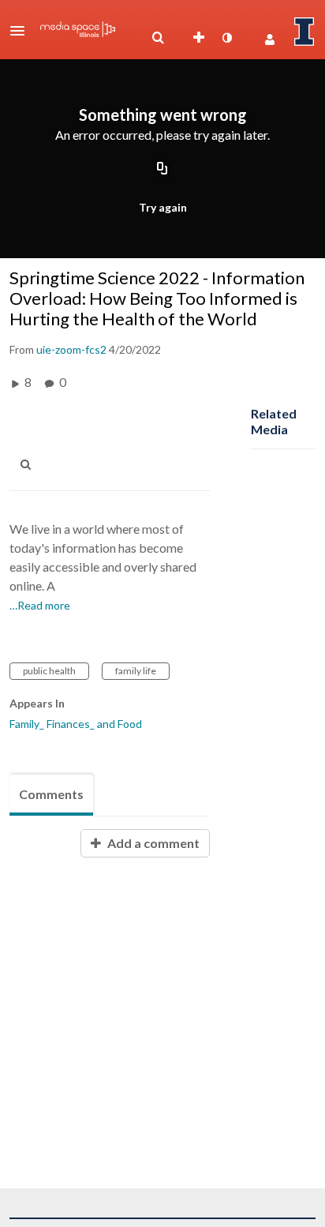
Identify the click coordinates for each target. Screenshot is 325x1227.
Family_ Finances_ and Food (75, 723)
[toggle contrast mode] (226, 38)
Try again (163, 207)
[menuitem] (157, 38)
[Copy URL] (162, 169)
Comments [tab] (51, 793)
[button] (22, 31)
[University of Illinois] (304, 31)
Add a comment (152, 842)
